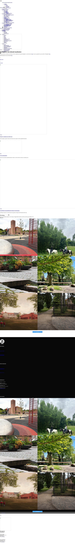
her (11, 55)
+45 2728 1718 (2, 368)
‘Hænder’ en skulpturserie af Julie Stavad (6, 136)
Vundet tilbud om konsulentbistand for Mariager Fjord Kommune (9, 210)
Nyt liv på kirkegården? (3, 155)
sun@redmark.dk (2, 388)
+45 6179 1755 (2, 372)
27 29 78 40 (2, 536)
